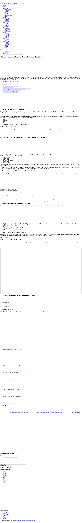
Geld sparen (7, 10)
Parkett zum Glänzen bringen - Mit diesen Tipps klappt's (12, 349)
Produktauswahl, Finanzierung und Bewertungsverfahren (15, 3)
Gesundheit (5, 17)
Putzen (6, 12)
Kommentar (2, 464)
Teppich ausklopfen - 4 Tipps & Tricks (9, 403)
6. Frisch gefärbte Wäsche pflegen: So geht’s (10, 91)
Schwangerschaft (8, 31)
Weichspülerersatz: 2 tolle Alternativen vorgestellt (11, 365)
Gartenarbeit (7, 39)
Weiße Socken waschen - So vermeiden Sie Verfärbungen (13, 396)
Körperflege (7, 21)
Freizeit (6, 45)
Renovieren (7, 37)
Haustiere (6, 30)
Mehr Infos (2, 1)
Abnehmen (7, 18)
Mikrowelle (5, 515)
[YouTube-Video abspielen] (41, 271)
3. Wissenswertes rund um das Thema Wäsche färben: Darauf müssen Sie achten (17, 88)
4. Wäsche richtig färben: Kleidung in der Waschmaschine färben (14, 89)
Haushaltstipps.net (6, 52)
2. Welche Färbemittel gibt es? (8, 87)
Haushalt (6, 11)
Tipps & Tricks (5, 8)
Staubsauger (5, 518)
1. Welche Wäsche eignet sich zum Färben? (10, 86)
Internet (4, 477)
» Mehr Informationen (4, 114)
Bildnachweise (24, 520)
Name (1, 455)
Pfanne (4, 516)
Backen (6, 23)
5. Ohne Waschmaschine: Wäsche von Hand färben (12, 90)
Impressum (14, 520)
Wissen (6, 16)
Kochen (4, 22)
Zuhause (4, 32)
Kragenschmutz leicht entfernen (8, 380)
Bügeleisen (5, 512)
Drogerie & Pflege (8, 43)
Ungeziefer (7, 14)
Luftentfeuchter (5, 514)
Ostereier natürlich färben (7, 335)
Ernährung (7, 19)
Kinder (6, 47)
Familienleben (7, 29)
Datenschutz (19, 520)
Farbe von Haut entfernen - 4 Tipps (9, 342)
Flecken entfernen (8, 9)
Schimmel (6, 13)
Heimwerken (7, 36)
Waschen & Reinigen (8, 15)
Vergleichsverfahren (31, 520)
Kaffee (25, 134)
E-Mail (1, 456)
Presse (11, 520)
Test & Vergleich (6, 41)
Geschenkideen (7, 35)
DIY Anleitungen (8, 34)
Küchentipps (7, 25)
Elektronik (7, 44)
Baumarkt (6, 42)
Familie (4, 27)
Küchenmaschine (6, 513)
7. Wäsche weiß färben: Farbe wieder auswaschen (11, 92)
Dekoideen (7, 33)
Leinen (4, 119)
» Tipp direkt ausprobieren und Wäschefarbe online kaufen (10, 81)
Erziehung (7, 28)
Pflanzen (6, 40)
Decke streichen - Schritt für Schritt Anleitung (11, 372)
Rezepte (6, 26)
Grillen (6, 24)
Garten (4, 38)
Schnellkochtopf (5, 517)
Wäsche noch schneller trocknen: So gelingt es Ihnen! (12, 389)
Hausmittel (7, 20)
